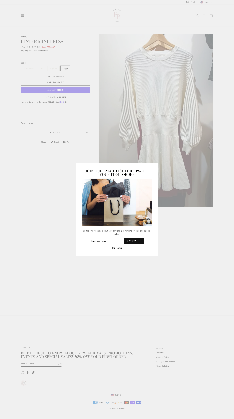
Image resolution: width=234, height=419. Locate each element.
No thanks (117, 247)
